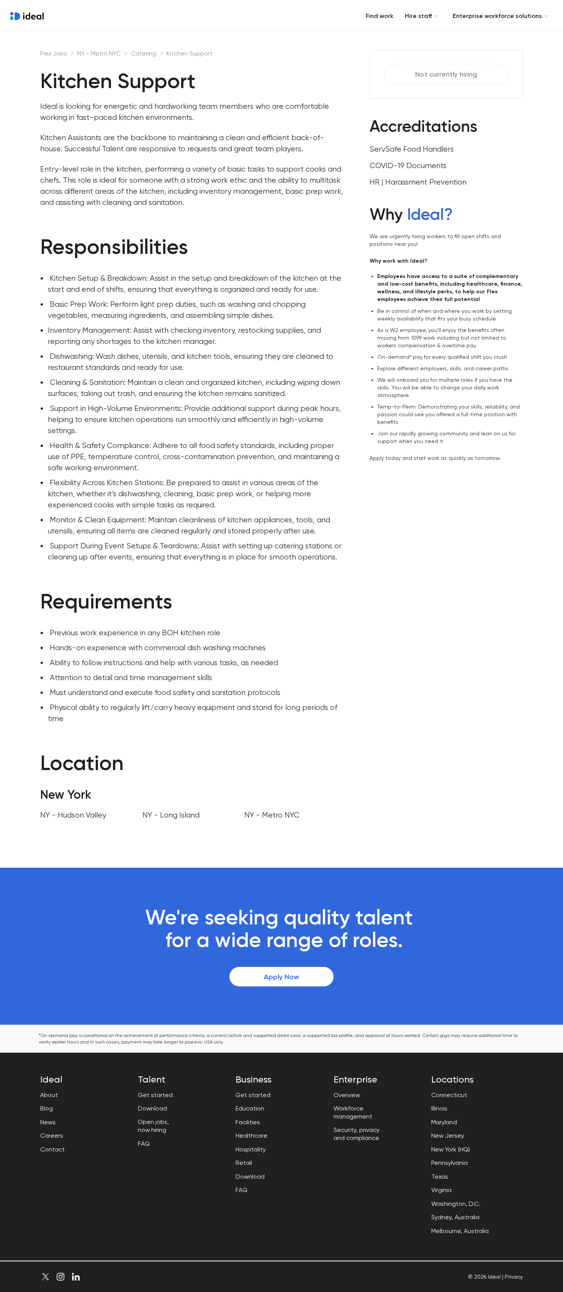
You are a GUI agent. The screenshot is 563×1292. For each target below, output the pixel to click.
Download (152, 1108)
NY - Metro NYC (99, 53)
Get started (155, 1095)
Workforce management (353, 1112)
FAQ (144, 1143)
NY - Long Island (171, 815)
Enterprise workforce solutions (497, 16)
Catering (143, 53)
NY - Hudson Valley (73, 815)
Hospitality (251, 1149)
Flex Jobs (53, 53)
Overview (347, 1095)
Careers (51, 1135)
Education (250, 1108)
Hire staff (418, 16)
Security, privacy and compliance (357, 1134)
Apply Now (281, 977)
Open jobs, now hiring (153, 1125)
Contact (52, 1149)
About (49, 1095)
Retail (244, 1162)
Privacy (514, 1277)
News (48, 1122)
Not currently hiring (446, 74)
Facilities (248, 1122)
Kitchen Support (190, 53)
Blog (46, 1108)
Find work (379, 16)
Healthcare (251, 1135)
